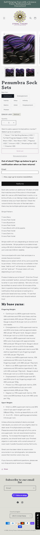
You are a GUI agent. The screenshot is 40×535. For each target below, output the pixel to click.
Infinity (26, 101)
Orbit (17, 105)
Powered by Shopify (30, 530)
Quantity (4, 118)
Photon (7, 110)
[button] (4, 18)
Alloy (17, 101)
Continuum (9, 96)
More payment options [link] (20, 156)
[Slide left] (2, 73)
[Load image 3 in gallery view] (30, 72)
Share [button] (6, 469)
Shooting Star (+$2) (29, 143)
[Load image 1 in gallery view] (9, 72)
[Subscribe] (33, 488)
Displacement (29, 105)
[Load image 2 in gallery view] (20, 72)
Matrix (7, 105)
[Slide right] (37, 73)
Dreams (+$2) (10, 146)
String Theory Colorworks (16, 530)
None (7, 135)
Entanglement (23, 96)
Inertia (7, 101)
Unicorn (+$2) (14, 143)
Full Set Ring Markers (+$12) (22, 135)
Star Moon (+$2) (20, 141)
